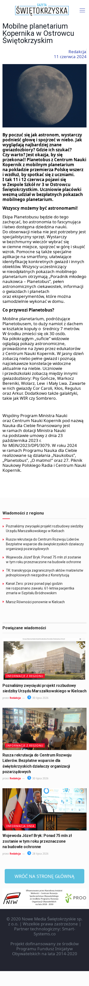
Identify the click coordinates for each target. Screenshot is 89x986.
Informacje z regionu (24, 676)
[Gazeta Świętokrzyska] (44, 9)
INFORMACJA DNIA (20, 826)
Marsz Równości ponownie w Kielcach (35, 602)
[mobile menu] (82, 10)
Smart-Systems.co (54, 931)
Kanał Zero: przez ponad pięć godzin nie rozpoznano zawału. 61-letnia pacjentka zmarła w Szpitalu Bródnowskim (40, 588)
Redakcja (15, 698)
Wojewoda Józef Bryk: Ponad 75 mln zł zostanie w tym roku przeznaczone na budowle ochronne (37, 841)
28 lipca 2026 (40, 853)
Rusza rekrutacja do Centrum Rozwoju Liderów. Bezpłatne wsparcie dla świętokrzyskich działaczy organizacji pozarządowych (45, 544)
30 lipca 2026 (40, 698)
